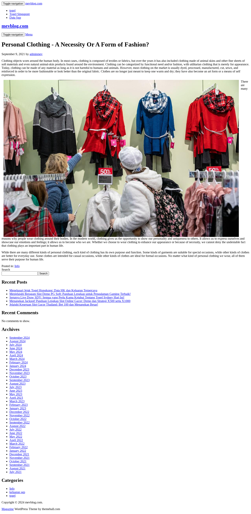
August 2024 (17, 341)
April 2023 (16, 397)
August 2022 (17, 426)
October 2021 (17, 461)
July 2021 (15, 472)
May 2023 (15, 394)
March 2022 (17, 443)
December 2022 (19, 412)
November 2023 (19, 373)
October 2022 (17, 419)
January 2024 (17, 366)
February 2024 (18, 362)
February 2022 (18, 447)
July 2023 (15, 387)
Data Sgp (15, 17)
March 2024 (17, 359)
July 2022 (15, 429)
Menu (29, 34)
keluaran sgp (17, 492)
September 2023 (19, 380)
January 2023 (17, 408)
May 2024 (15, 351)
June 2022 (15, 433)
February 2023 (18, 404)
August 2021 (17, 468)
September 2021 (19, 465)
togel (12, 10)
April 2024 (16, 355)
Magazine (8, 509)
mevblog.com (15, 25)
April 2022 (16, 440)
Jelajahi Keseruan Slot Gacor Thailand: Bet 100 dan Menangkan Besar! (53, 304)
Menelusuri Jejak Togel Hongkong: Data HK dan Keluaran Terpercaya (53, 290)
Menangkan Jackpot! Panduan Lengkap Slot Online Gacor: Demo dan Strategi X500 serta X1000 (69, 301)
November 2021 (19, 457)
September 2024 (19, 337)
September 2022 (19, 422)
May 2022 (15, 436)
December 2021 (19, 454)
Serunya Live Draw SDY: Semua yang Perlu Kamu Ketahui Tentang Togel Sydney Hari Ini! (66, 297)
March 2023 (17, 401)
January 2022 (17, 450)
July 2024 (15, 344)
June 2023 (15, 390)
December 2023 (19, 369)
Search (6, 269)
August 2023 (17, 383)
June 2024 (15, 348)
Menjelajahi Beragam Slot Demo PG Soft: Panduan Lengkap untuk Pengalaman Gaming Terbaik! (70, 294)
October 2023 (17, 376)
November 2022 (19, 415)
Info (17, 266)
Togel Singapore (19, 14)
